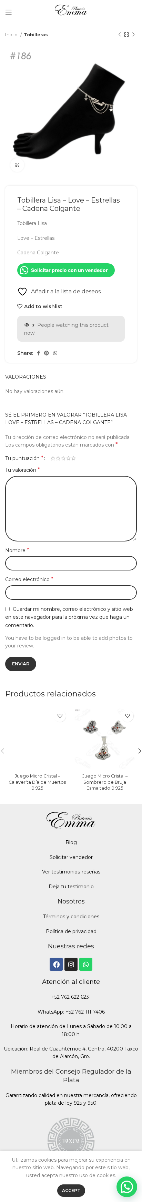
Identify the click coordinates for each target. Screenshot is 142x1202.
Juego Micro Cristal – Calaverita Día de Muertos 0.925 (37, 782)
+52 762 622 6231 (71, 997)
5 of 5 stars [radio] (73, 458)
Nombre (17, 550)
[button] (126, 1186)
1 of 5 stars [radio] (52, 458)
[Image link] (71, 1139)
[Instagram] (71, 964)
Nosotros (71, 901)
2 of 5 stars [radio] (58, 458)
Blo (69, 842)
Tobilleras (36, 34)
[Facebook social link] (38, 353)
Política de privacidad (71, 931)
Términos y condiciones (71, 916)
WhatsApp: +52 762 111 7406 (71, 1012)
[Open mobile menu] (9, 12)
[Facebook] (56, 964)
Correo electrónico (29, 579)
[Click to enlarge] (17, 165)
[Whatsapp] (85, 964)
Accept (71, 1190)
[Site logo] (71, 12)
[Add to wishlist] (60, 716)
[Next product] (133, 34)
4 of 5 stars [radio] (68, 458)
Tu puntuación (24, 458)
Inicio (12, 34)
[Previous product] (119, 34)
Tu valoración (22, 470)
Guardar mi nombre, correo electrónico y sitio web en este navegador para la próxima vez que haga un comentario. (69, 617)
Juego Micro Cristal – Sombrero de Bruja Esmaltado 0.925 (105, 782)
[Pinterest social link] (46, 353)
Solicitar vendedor (71, 857)
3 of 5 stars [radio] (63, 458)
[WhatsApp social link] (55, 353)
